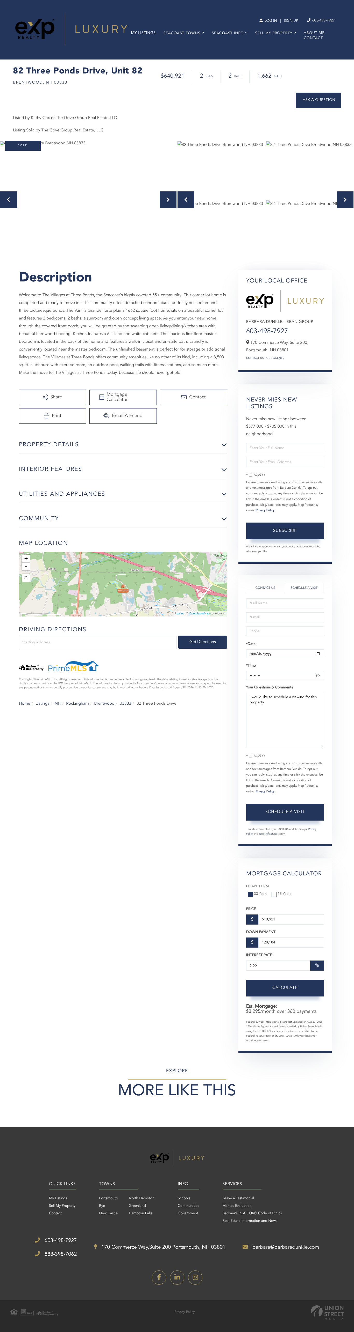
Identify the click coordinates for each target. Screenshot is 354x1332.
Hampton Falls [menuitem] (140, 1213)
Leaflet (179, 613)
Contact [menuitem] (313, 38)
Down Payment (260, 932)
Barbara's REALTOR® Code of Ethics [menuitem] (252, 1213)
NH (58, 704)
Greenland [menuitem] (137, 1206)
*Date (251, 644)
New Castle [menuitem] (108, 1213)
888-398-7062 (60, 1254)
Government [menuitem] (188, 1213)
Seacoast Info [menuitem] (228, 33)
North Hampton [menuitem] (141, 1198)
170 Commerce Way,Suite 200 (163, 1247)
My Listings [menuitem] (143, 33)
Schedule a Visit (304, 588)
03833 (125, 704)
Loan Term (257, 886)
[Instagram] (195, 1277)
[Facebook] (159, 1277)
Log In (270, 21)
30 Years (260, 894)
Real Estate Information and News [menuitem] (250, 1221)
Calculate (285, 988)
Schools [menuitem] (184, 1198)
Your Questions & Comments (269, 687)
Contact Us (255, 358)
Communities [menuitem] (188, 1206)
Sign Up (291, 21)
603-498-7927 (323, 21)
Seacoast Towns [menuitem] (182, 33)
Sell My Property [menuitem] (273, 33)
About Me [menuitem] (314, 33)
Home (24, 704)
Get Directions (202, 642)
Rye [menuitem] (102, 1206)
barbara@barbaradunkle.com (285, 1247)
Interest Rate (259, 955)
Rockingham (77, 704)
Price (251, 909)
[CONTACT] (318, 100)
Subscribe (285, 531)
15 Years (284, 894)
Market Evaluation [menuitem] (237, 1206)
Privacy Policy (265, 510)
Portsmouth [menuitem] (108, 1198)
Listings (42, 704)
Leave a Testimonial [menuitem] (238, 1198)
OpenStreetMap (199, 613)
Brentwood (104, 704)
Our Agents (275, 358)
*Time (251, 666)
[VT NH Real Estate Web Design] (327, 1312)
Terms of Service (268, 834)
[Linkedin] (177, 1277)
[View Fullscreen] (26, 578)
